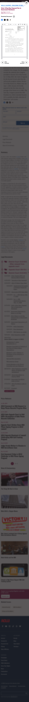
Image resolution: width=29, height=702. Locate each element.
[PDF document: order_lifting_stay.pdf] (14, 41)
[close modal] (26, 2)
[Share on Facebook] (2, 20)
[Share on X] (5, 20)
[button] (7, 20)
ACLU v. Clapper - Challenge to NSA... (12, 5)
